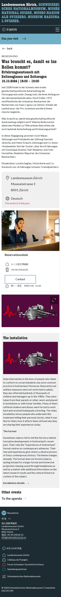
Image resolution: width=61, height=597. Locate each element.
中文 (4, 518)
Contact (20, 279)
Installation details (14, 482)
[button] (57, 29)
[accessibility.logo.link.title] (30, 12)
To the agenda (12, 498)
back (10, 48)
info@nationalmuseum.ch (14, 537)
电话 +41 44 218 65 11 (12, 534)
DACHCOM (7, 590)
